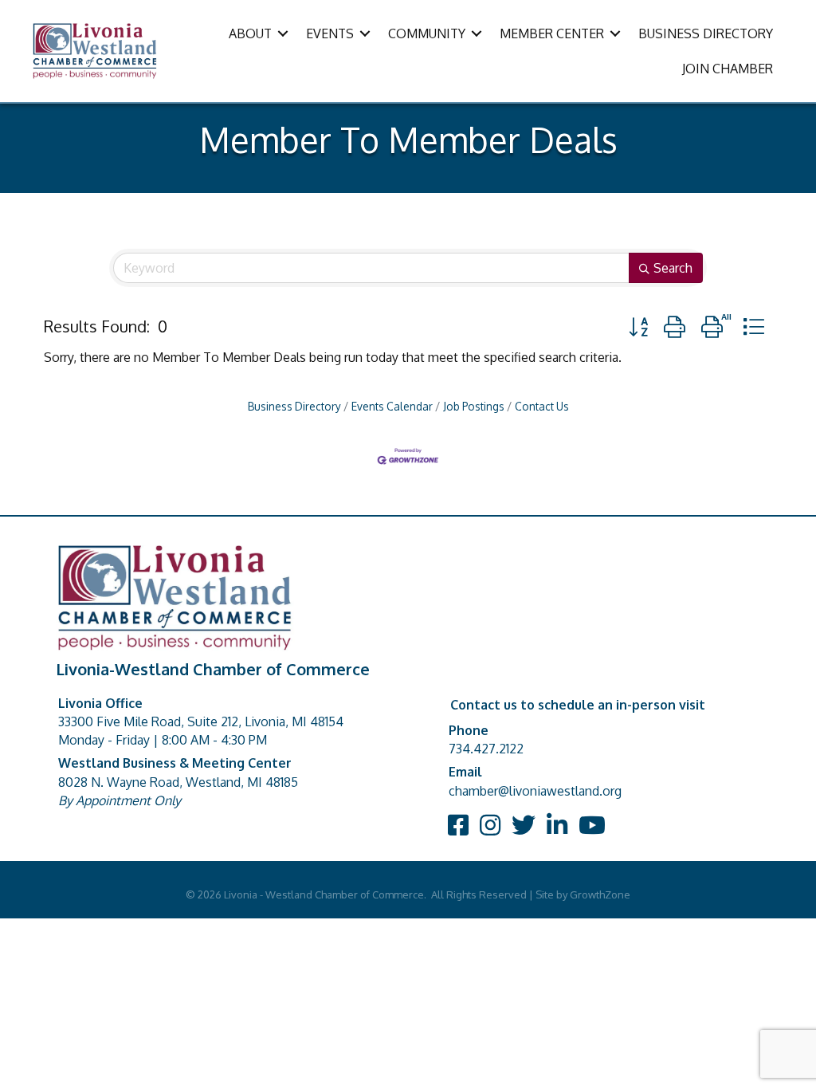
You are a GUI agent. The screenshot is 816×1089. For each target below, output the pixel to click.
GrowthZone (600, 894)
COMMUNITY (426, 33)
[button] (638, 326)
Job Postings (473, 406)
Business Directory (294, 406)
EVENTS (330, 33)
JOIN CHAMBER (727, 69)
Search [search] (672, 268)
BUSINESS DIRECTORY (705, 33)
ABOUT (250, 33)
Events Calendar (392, 406)
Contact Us (542, 406)
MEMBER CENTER (552, 33)
